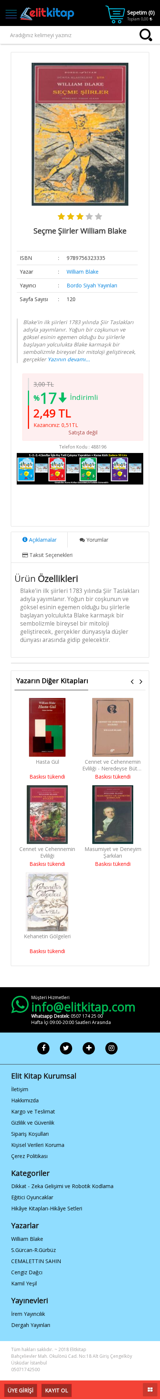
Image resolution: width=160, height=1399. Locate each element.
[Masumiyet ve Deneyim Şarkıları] (112, 814)
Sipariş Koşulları (30, 1133)
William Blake (83, 271)
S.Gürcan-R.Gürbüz (33, 1249)
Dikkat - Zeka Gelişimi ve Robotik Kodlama (62, 1186)
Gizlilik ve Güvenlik (32, 1122)
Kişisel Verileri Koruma (37, 1144)
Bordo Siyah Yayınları (92, 285)
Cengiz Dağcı (26, 1272)
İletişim (19, 1089)
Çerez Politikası (29, 1156)
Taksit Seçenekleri (50, 554)
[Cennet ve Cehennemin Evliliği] (47, 814)
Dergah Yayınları (30, 1324)
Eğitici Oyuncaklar (32, 1197)
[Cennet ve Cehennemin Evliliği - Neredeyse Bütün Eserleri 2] (112, 727)
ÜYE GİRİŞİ (20, 1390)
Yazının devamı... (69, 359)
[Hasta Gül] (47, 727)
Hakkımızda (25, 1100)
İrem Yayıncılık (28, 1313)
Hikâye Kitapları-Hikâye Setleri (46, 1208)
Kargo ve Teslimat (33, 1111)
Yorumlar (96, 539)
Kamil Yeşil (24, 1283)
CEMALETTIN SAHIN (36, 1261)
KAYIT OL (56, 1390)
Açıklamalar (42, 539)
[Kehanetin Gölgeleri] (47, 902)
